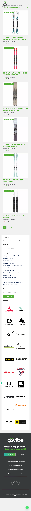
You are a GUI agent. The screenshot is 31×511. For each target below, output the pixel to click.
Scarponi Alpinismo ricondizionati (13, 265)
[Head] (21, 352)
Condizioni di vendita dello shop (15, 469)
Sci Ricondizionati (8, 277)
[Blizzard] (9, 327)
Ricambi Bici (6, 261)
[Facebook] (13, 483)
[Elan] (9, 352)
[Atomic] (9, 314)
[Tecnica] (21, 406)
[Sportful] (21, 390)
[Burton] (22, 327)
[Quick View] (6, 43)
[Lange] (22, 364)
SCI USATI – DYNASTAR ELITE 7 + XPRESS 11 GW (14, 181)
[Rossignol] (21, 377)
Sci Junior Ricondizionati (10, 273)
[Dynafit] (9, 339)
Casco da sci (7, 258)
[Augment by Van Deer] (21, 314)
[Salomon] (9, 390)
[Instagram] (18, 483)
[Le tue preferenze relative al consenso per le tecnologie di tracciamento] (1, 383)
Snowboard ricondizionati (10, 285)
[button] (28, 5)
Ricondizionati (7, 263)
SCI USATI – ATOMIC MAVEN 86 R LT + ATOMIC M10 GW (14, 145)
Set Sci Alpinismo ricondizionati (12, 282)
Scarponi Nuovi (7, 268)
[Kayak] (9, 364)
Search (5, 248)
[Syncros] (9, 415)
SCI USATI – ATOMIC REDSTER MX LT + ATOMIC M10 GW (15, 74)
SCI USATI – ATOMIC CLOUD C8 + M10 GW (15, 216)
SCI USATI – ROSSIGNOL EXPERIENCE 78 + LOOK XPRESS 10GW (14, 38)
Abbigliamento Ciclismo (10, 256)
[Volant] (9, 427)
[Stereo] (9, 402)
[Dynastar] (21, 339)
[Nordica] (9, 377)
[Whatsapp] (27, 507)
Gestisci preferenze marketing (15, 474)
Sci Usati (5, 280)
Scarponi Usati (7, 270)
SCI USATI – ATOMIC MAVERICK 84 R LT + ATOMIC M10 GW (15, 109)
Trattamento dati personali (15, 465)
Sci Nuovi (6, 275)
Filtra (7, 296)
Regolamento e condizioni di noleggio (15, 461)
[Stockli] (22, 402)
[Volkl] (21, 427)
